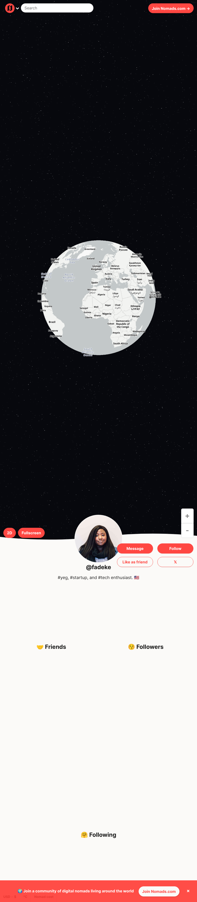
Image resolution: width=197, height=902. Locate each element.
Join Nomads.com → (171, 8)
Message (134, 548)
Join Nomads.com (159, 891)
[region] (98, 297)
